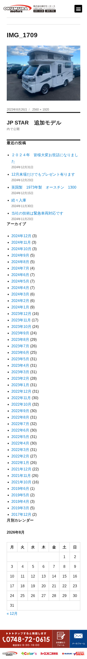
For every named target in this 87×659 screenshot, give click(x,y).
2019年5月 (20, 495)
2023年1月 (20, 385)
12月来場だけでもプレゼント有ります (43, 174)
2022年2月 (20, 456)
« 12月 (12, 613)
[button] (78, 8)
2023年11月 (21, 320)
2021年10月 (21, 482)
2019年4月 (20, 502)
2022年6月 (20, 430)
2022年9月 (20, 411)
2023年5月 (20, 359)
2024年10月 (21, 249)
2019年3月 (20, 508)
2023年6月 (20, 352)
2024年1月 (20, 307)
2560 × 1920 (40, 109)
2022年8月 (20, 417)
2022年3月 (20, 450)
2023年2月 (20, 378)
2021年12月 (21, 469)
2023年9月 (20, 333)
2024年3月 (20, 294)
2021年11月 (21, 476)
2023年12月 (21, 314)
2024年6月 (20, 275)
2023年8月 (20, 340)
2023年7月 (20, 346)
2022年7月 (20, 424)
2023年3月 (20, 372)
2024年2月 (20, 301)
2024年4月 (20, 288)
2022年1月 (20, 463)
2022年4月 (20, 443)
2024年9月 (20, 255)
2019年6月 (20, 489)
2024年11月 (21, 242)
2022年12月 (21, 391)
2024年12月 (21, 236)
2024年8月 (20, 262)
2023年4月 (20, 365)
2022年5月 (20, 437)
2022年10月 (21, 404)
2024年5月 (20, 281)
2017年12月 (21, 514)
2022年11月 (21, 398)
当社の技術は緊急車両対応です (37, 213)
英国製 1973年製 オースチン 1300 (43, 187)
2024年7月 (20, 268)
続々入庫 (20, 200)
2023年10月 (21, 327)
